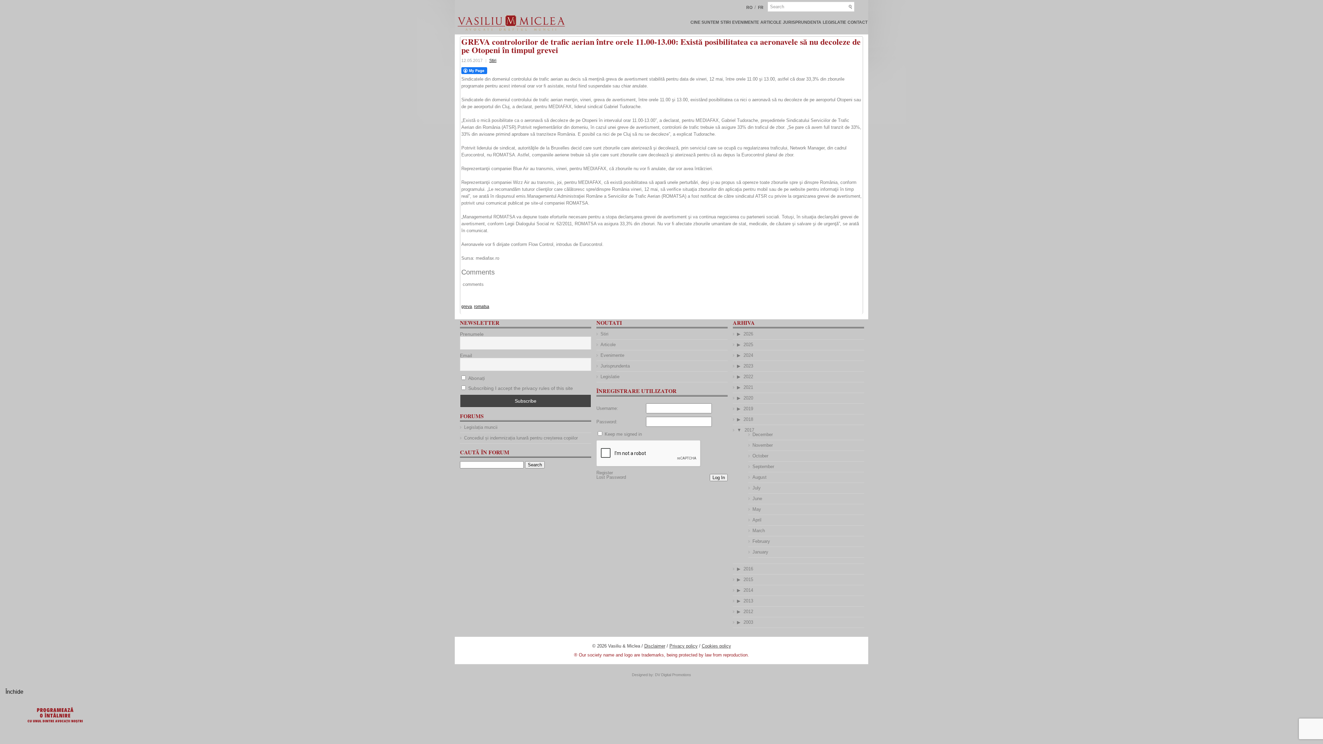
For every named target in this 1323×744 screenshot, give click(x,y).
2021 (748, 387)
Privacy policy (683, 646)
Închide (14, 692)
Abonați (476, 378)
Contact (858, 22)
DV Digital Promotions (673, 675)
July (756, 487)
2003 (748, 622)
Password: (606, 422)
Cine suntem (704, 22)
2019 (748, 408)
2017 (749, 430)
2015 (748, 579)
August (759, 477)
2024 (748, 355)
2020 (748, 398)
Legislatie (834, 22)
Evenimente (745, 22)
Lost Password (611, 477)
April (756, 520)
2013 (748, 600)
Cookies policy (716, 646)
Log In (718, 477)
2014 (748, 590)
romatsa (481, 306)
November (762, 445)
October (760, 455)
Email (466, 355)
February (761, 541)
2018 (748, 419)
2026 (748, 334)
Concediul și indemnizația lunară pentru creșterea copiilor (521, 438)
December (762, 434)
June (757, 498)
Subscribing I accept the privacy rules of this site (520, 388)
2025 (748, 344)
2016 (748, 568)
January (760, 552)
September (763, 466)
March (758, 530)
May (756, 509)
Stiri (725, 22)
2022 (748, 376)
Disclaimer (654, 646)
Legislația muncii (481, 427)
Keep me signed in (623, 434)
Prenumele (472, 334)
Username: (607, 408)
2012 (748, 611)
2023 (748, 366)
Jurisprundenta (802, 22)
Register (604, 473)
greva (466, 306)
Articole (770, 22)
